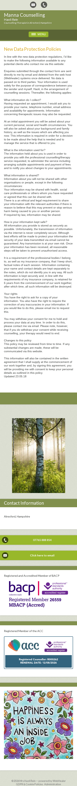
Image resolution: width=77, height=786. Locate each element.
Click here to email (42, 555)
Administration (52, 784)
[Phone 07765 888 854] (44, 4)
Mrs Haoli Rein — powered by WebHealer (43, 780)
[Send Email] (33, 4)
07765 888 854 (42, 540)
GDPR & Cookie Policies (29, 784)
